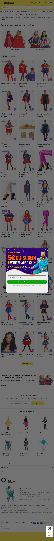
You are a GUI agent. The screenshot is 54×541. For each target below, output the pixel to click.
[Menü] (52, 527)
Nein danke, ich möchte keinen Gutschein (27, 288)
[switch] (49, 535)
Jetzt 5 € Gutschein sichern (27, 282)
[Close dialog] (46, 250)
